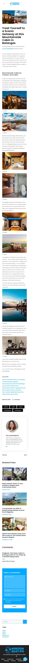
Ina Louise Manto (9, 48)
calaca (21, 407)
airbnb (6, 407)
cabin (13, 407)
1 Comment (17, 399)
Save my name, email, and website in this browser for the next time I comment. (15, 600)
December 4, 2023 (7, 539)
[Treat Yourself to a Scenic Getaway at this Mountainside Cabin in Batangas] (14, 426)
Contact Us (10, 659)
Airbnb (5, 111)
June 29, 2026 (6, 489)
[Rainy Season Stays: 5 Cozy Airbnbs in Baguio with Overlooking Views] (14, 474)
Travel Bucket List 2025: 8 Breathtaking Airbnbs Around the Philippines (13, 510)
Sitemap (6, 660)
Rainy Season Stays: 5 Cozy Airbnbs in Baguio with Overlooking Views (12, 485)
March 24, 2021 (6, 399)
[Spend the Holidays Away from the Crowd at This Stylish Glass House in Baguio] (14, 523)
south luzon (18, 410)
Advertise (18, 659)
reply (3, 559)
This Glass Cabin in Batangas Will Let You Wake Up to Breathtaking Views (14, 555)
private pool (7, 410)
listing (7, 371)
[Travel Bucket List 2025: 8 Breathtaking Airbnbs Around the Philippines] (14, 499)
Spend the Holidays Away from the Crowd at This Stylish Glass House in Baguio (14, 535)
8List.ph (13, 660)
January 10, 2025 (6, 514)
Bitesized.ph (21, 660)
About (3, 659)
